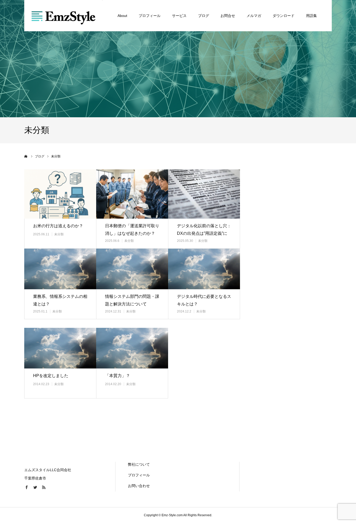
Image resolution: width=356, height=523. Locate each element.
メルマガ (254, 16)
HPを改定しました (50, 375)
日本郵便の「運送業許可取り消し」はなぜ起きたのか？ (132, 230)
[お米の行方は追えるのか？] (60, 194)
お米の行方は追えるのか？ (58, 226)
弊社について (139, 464)
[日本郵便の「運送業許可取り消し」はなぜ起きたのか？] (132, 194)
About (122, 16)
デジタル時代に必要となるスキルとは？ (204, 300)
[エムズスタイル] (63, 16)
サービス (179, 16)
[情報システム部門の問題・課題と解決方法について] (132, 269)
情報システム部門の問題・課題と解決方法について (132, 300)
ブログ (203, 16)
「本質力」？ (117, 375)
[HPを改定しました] (60, 348)
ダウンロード (283, 16)
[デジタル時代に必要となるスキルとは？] (204, 269)
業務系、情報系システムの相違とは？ (60, 300)
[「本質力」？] (132, 348)
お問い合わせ (139, 486)
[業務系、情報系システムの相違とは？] (60, 269)
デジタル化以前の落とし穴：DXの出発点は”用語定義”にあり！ (204, 233)
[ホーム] (26, 156)
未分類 (59, 234)
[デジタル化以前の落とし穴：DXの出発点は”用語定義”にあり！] (204, 194)
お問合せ (227, 16)
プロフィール (150, 16)
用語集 (311, 16)
